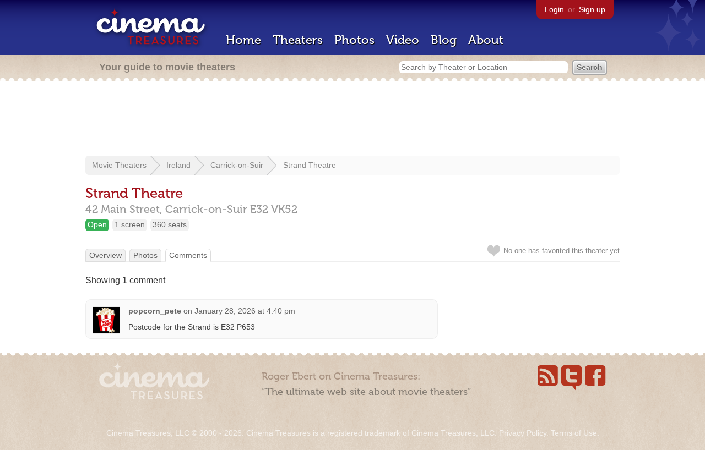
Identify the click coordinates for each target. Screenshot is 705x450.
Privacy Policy (522, 433)
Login (554, 9)
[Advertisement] (352, 119)
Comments (188, 255)
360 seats (170, 224)
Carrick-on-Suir (236, 165)
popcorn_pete (154, 310)
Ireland (178, 165)
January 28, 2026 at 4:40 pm (244, 310)
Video (402, 39)
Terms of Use (574, 433)
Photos (354, 39)
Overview (105, 255)
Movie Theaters (119, 165)
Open (97, 224)
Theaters (298, 39)
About (485, 39)
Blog (444, 39)
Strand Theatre (309, 165)
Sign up (592, 9)
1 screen (130, 224)
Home (243, 39)
